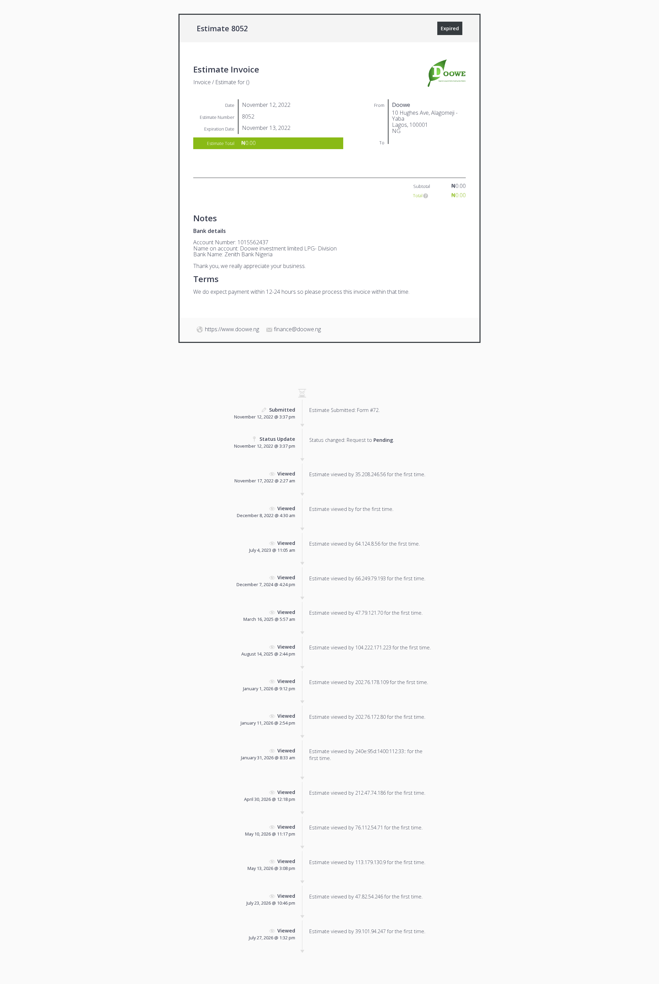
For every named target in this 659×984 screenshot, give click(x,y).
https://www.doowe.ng (232, 329)
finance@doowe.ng (297, 329)
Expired (450, 28)
